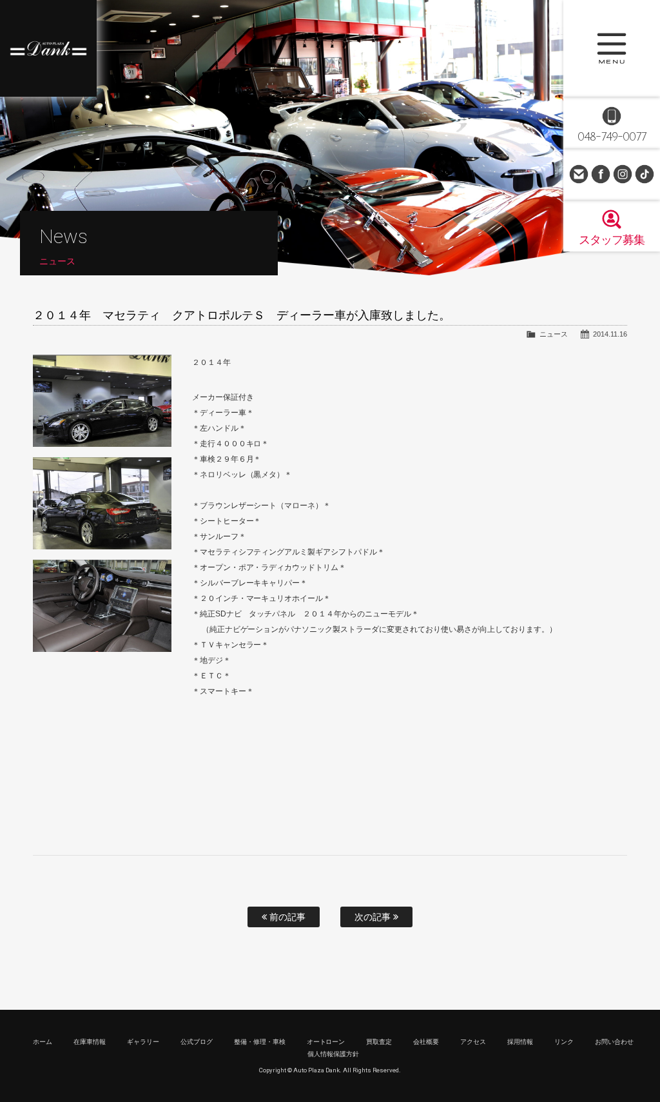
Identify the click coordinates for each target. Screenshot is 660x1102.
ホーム (42, 1041)
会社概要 (426, 1041)
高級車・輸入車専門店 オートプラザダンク (48, 48)
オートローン (326, 1041)
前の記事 (286, 917)
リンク (564, 1041)
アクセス (473, 1041)
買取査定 (379, 1041)
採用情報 (520, 1041)
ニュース (553, 334)
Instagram (623, 174)
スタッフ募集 (612, 239)
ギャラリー (143, 1041)
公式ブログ (196, 1041)
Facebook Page (601, 174)
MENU (611, 48)
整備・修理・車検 (260, 1041)
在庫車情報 (89, 1041)
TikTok (644, 174)
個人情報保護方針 (333, 1054)
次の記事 (373, 917)
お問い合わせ (579, 174)
